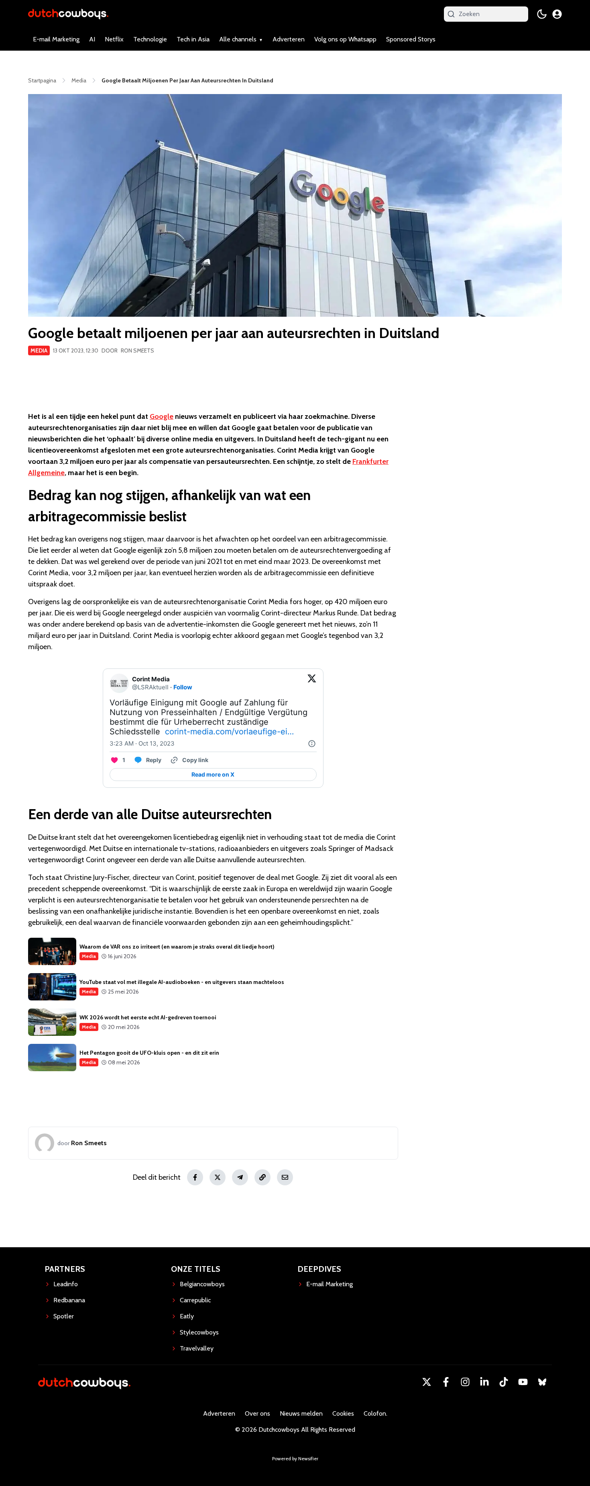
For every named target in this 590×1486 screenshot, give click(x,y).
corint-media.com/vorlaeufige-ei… (229, 731)
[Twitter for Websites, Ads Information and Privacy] (311, 743)
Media (39, 350)
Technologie (150, 39)
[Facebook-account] (446, 1382)
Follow (182, 687)
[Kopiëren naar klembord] (262, 1177)
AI (92, 39)
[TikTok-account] (504, 1382)
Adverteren (289, 39)
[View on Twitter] (312, 683)
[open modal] (557, 14)
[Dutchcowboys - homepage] (68, 13)
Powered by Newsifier (295, 1458)
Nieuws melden (301, 1413)
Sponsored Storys (410, 39)
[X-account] (426, 1382)
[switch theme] (541, 14)
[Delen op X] (218, 1177)
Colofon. (375, 1413)
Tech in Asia (193, 39)
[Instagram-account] (465, 1382)
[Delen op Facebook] (195, 1177)
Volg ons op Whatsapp (345, 39)
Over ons (257, 1413)
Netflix (114, 39)
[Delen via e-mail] (285, 1177)
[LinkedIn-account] (484, 1382)
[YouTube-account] (523, 1382)
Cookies (343, 1413)
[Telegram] (240, 1177)
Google (161, 416)
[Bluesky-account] (542, 1382)
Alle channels (237, 39)
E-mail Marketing (56, 39)
